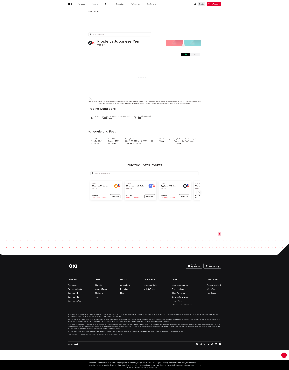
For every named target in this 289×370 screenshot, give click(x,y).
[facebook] (196, 344)
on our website (169, 326)
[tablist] (190, 54)
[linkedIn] (215, 344)
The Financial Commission (95, 331)
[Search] (195, 4)
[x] (204, 344)
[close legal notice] (200, 365)
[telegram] (208, 344)
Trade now (115, 196)
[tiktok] (212, 344)
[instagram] (200, 344)
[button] (195, 4)
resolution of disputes (139, 331)
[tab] (185, 54)
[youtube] (219, 344)
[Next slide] (198, 192)
